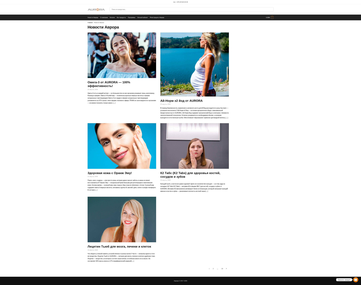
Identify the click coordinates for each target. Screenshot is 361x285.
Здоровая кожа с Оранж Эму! (110, 173)
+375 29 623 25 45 (182, 2)
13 (222, 268)
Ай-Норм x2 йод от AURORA (181, 100)
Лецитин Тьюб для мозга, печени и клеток (119, 246)
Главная (90, 22)
